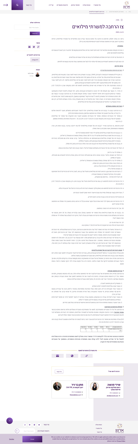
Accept (32, 439)
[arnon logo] (126, 5)
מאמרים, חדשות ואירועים (116, 11)
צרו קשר (29, 5)
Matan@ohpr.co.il (75, 394)
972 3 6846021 (114, 393)
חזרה (117, 20)
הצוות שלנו (86, 5)
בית (130, 11)
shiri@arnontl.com (112, 395)
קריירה (51, 5)
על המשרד (97, 5)
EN (4, 5)
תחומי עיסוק (75, 5)
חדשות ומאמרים (62, 5)
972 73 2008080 (76, 392)
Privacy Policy (121, 441)
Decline (11, 439)
